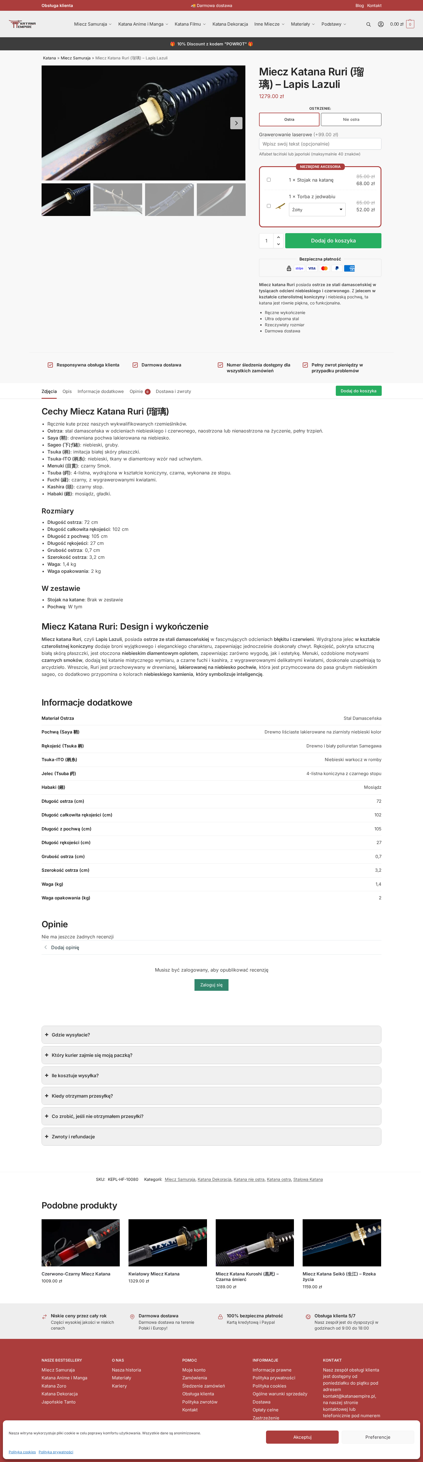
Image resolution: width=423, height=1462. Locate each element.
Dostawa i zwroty (173, 391)
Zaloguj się (211, 985)
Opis (67, 391)
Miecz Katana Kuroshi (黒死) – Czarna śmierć (247, 1276)
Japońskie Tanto (59, 1402)
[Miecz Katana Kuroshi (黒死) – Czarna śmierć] (255, 1242)
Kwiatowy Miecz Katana (154, 1274)
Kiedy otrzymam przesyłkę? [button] (82, 1096)
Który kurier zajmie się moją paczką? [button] (92, 1055)
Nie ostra (351, 119)
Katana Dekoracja (214, 1179)
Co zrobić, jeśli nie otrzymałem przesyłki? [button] (98, 1116)
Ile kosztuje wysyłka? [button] (75, 1075)
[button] (402, 24)
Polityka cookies (22, 1452)
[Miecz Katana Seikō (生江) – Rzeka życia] (342, 1242)
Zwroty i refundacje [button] (73, 1137)
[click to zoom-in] (144, 122)
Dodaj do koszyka (333, 241)
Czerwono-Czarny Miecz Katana (76, 1274)
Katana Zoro (54, 1386)
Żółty (297, 209)
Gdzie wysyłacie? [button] (71, 1035)
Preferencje (377, 1437)
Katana (49, 58)
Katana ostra (279, 1179)
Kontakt (374, 5)
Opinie (139, 391)
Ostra (289, 119)
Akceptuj (302, 1437)
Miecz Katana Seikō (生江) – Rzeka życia (339, 1276)
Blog (360, 5)
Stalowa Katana (308, 1179)
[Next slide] (236, 123)
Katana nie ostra (249, 1179)
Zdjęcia (49, 391)
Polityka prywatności (56, 1452)
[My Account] (380, 24)
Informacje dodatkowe (101, 391)
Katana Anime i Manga (64, 1378)
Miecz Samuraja (76, 58)
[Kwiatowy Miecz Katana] (167, 1242)
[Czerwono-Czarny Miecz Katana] (81, 1242)
